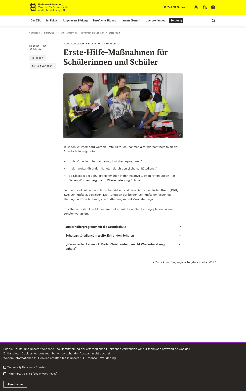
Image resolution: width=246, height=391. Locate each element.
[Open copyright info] (180, 135)
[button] (37, 58)
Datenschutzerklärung (101, 358)
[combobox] (213, 7)
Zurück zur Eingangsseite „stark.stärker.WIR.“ (185, 262)
